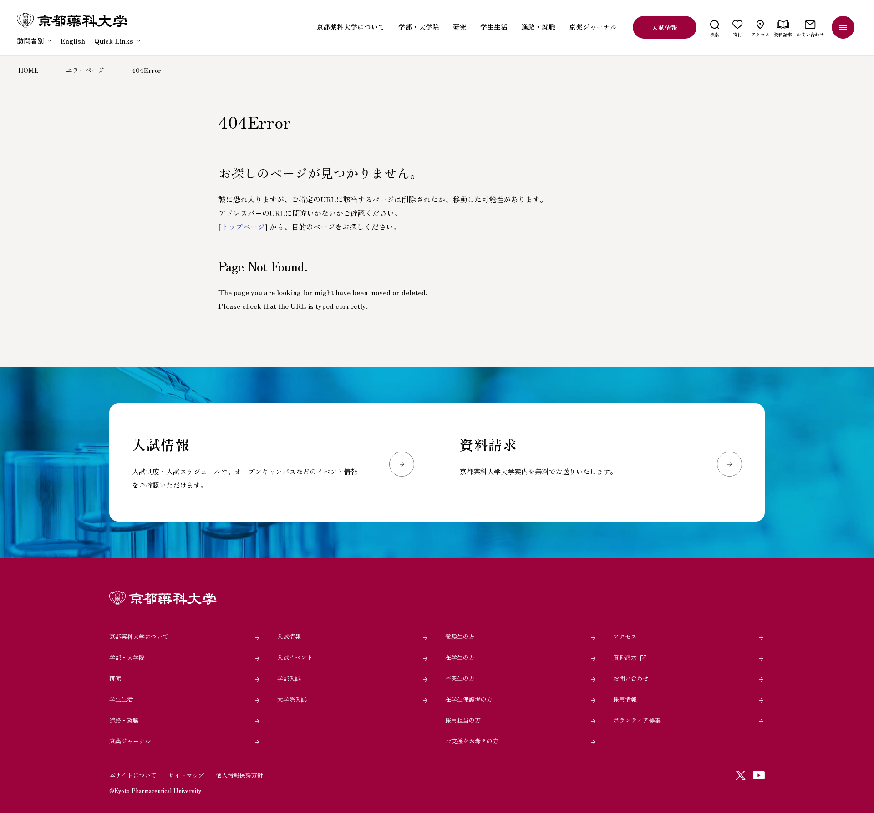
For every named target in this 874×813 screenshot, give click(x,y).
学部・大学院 (127, 657)
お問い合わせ (631, 678)
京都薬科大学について (138, 636)
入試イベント (295, 657)
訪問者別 (30, 40)
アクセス (625, 636)
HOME (28, 70)
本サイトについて (133, 775)
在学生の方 (460, 657)
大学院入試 (292, 699)
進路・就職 (124, 720)
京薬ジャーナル (130, 741)
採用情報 (625, 699)
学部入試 (289, 678)
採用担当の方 (463, 720)
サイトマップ (186, 775)
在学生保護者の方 (469, 699)
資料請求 (625, 657)
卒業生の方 (460, 678)
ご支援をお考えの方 (471, 741)
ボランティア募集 (637, 720)
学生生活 (121, 699)
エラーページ (85, 70)
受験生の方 (460, 636)
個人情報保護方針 (239, 775)
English (73, 40)
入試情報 (289, 636)
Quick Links (113, 40)
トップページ (243, 226)
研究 (115, 678)
